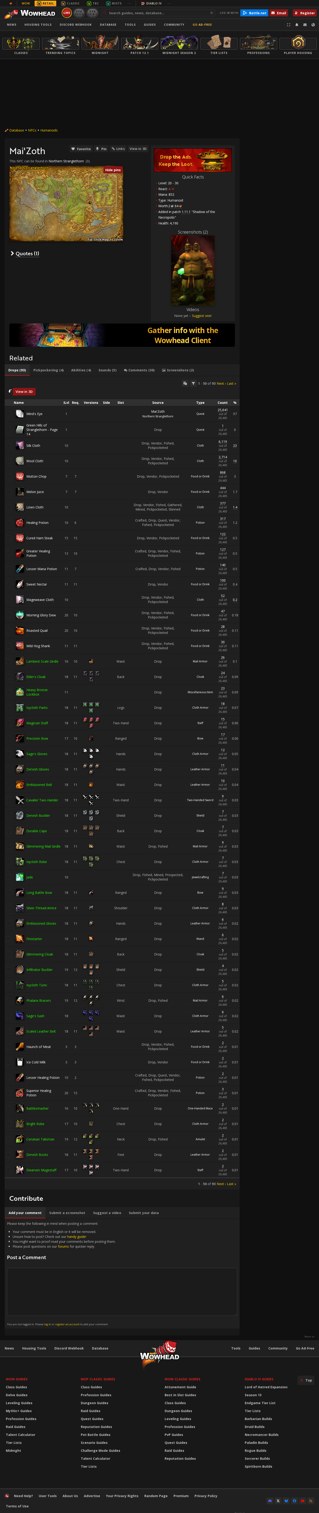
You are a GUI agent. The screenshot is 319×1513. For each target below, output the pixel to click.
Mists (117, 3)
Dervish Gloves (37, 769)
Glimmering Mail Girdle (43, 846)
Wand (200, 939)
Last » (231, 383)
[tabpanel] (122, 783)
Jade (29, 877)
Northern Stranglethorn (66, 161)
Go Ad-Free (202, 25)
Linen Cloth (34, 507)
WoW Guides (17, 1379)
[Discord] (269, 1500)
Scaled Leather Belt (41, 1031)
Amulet (200, 1139)
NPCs (32, 130)
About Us (70, 1496)
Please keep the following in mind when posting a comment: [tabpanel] (61, 1273)
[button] (90, 202)
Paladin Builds (256, 1442)
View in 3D (138, 148)
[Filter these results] (193, 383)
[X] (278, 1500)
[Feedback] (304, 24)
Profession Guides (21, 1419)
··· (129, 3)
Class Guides (16, 1387)
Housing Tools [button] (38, 25)
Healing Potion (37, 522)
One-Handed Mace (200, 1108)
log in (47, 1324)
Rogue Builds (255, 1450)
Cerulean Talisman (40, 1139)
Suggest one (201, 315)
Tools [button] (130, 25)
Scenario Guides (94, 1442)
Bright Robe (35, 1124)
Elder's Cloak (36, 677)
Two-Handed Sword (200, 800)
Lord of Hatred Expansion (266, 1387)
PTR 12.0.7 (92, 13)
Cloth (200, 446)
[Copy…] (185, 383)
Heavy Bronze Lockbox (37, 692)
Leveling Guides (19, 1403)
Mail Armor (200, 661)
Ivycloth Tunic (36, 985)
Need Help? (23, 1496)
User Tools (48, 1496)
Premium (181, 1496)
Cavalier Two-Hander (42, 800)
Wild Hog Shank (38, 646)
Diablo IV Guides (259, 1379)
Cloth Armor (200, 708)
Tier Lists (14, 1442)
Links (120, 148)
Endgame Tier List (260, 1403)
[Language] (313, 24)
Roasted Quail (37, 630)
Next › (221, 383)
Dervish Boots (37, 1154)
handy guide (76, 1236)
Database (108, 25)
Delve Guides (17, 1395)
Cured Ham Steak (39, 538)
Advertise (92, 1496)
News (11, 25)
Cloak (200, 677)
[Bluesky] (286, 1500)
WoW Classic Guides (182, 1379)
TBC (96, 3)
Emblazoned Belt (39, 784)
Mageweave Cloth (40, 599)
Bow (200, 738)
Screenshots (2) (193, 232)
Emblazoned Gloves (41, 923)
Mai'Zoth (158, 411)
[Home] (31, 13)
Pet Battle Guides (95, 1434)
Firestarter (34, 939)
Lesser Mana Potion (41, 569)
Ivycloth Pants (37, 707)
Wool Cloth (34, 461)
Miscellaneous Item (200, 692)
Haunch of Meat (38, 1046)
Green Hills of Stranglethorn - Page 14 (42, 429)
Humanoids (49, 130)
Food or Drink (200, 476)
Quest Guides (92, 1419)
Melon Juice (35, 492)
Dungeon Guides (94, 1403)
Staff (200, 723)
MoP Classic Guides (98, 1379)
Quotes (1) (27, 253)
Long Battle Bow (39, 892)
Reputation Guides (96, 1426)
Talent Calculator (20, 1434)
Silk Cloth (33, 445)
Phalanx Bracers (38, 1000)
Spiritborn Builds (258, 1466)
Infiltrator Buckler (39, 969)
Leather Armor (200, 769)
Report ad (309, 1336)
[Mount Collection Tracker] (122, 335)
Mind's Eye (34, 414)
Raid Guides (15, 1426)
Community (174, 25)
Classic (73, 3)
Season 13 (253, 1395)
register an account (67, 1324)
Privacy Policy (206, 1496)
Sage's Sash (35, 1016)
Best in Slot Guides (180, 1395)
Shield (200, 815)
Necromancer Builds (262, 1434)
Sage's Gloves (36, 754)
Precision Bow (37, 738)
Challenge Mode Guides (100, 1450)
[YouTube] (302, 1500)
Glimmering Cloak (39, 954)
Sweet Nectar (36, 584)
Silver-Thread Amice (41, 908)
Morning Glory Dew (41, 615)
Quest (200, 414)
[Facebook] (294, 1500)
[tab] (17, 370)
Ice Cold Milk (36, 1062)
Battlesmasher (37, 1108)
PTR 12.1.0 (79, 13)
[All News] (10, 3)
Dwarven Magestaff (41, 1170)
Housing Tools (34, 1348)
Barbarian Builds (258, 1419)
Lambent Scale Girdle (42, 661)
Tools (236, 1348)
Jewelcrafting (200, 877)
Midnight (13, 1450)
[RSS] (310, 1500)
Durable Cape (36, 831)
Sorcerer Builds (257, 1458)
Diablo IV (154, 3)
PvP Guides (174, 1434)
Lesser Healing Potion (43, 1077)
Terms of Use (17, 1506)
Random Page (156, 1496)
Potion (200, 523)
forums (63, 1246)
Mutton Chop (36, 476)
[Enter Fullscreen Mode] (288, 24)
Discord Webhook (76, 25)
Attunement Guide (180, 1387)
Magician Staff (37, 723)
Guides (150, 25)
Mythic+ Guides (19, 1411)
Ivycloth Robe (36, 861)
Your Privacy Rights (122, 1496)
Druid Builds (255, 1426)
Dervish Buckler (38, 815)
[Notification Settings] (296, 24)
